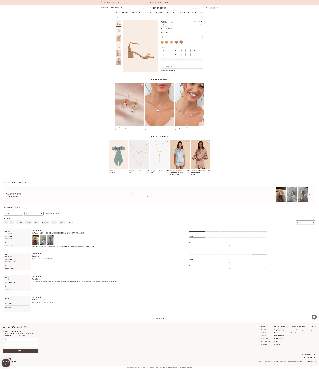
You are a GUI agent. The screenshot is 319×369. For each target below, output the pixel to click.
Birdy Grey (105, 8)
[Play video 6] (118, 61)
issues (62, 222)
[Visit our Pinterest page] (311, 357)
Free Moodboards (279, 338)
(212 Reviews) (169, 28)
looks (54, 222)
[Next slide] (186, 2)
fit (12, 222)
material (45, 222)
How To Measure (279, 335)
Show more (70, 222)
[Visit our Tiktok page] (304, 357)
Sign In (312, 330)
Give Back (264, 344)
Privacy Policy (276, 361)
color (37, 222)
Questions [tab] (18, 207)
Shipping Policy (279, 330)
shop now (177, 2)
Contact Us (277, 341)
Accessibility (283, 361)
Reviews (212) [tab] (8, 207)
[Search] (200, 8)
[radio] (162, 42)
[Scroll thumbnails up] (118, 21)
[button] (6, 363)
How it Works (265, 338)
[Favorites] (214, 8)
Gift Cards (277, 344)
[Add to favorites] (157, 21)
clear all (58, 213)
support (28, 222)
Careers (263, 335)
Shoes (138, 17)
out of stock (182, 59)
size (6, 222)
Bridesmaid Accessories (128, 17)
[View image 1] (118, 23)
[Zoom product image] (140, 46)
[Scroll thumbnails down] (118, 71)
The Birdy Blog (265, 341)
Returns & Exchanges (297, 330)
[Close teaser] (10, 359)
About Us (264, 330)
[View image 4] (118, 46)
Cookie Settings (258, 361)
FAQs (275, 333)
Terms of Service (267, 361)
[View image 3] (118, 38)
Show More (158, 318)
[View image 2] (118, 30)
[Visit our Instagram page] (307, 357)
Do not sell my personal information (296, 361)
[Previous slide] (132, 2)
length (19, 222)
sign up (20, 350)
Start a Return (295, 333)
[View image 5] (118, 53)
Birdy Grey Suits (266, 333)
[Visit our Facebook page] (314, 357)
